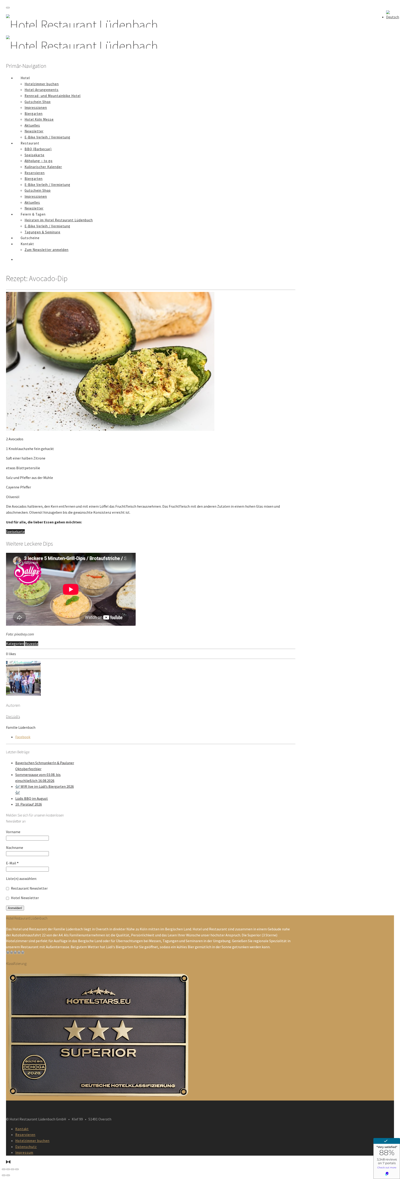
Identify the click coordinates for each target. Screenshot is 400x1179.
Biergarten (34, 113)
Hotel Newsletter (24, 897)
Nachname (14, 847)
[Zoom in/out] (17, 1169)
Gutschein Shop (38, 102)
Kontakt (27, 244)
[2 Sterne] (11, 952)
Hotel (25, 78)
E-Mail (12, 863)
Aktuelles (32, 125)
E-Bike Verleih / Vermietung (47, 137)
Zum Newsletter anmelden (47, 249)
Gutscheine (30, 238)
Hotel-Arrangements (42, 90)
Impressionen (36, 107)
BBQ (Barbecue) (38, 149)
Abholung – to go (39, 161)
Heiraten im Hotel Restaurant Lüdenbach (59, 220)
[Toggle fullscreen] (12, 1169)
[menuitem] (392, 17)
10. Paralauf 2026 (28, 804)
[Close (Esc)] (4, 1169)
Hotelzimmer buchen (42, 84)
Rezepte (31, 643)
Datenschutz (26, 1147)
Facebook (22, 737)
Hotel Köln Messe (39, 119)
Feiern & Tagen (33, 214)
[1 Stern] (8, 952)
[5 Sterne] (23, 952)
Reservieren (35, 173)
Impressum (24, 1152)
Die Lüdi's (13, 716)
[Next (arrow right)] (8, 1175)
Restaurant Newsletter (29, 888)
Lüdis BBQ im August (31, 798)
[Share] (8, 1169)
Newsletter (34, 131)
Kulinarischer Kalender (43, 167)
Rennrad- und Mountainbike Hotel (53, 96)
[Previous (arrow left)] (4, 1175)
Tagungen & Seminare (42, 232)
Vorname (13, 831)
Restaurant (30, 143)
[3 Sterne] (15, 952)
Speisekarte (34, 155)
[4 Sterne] (19, 952)
